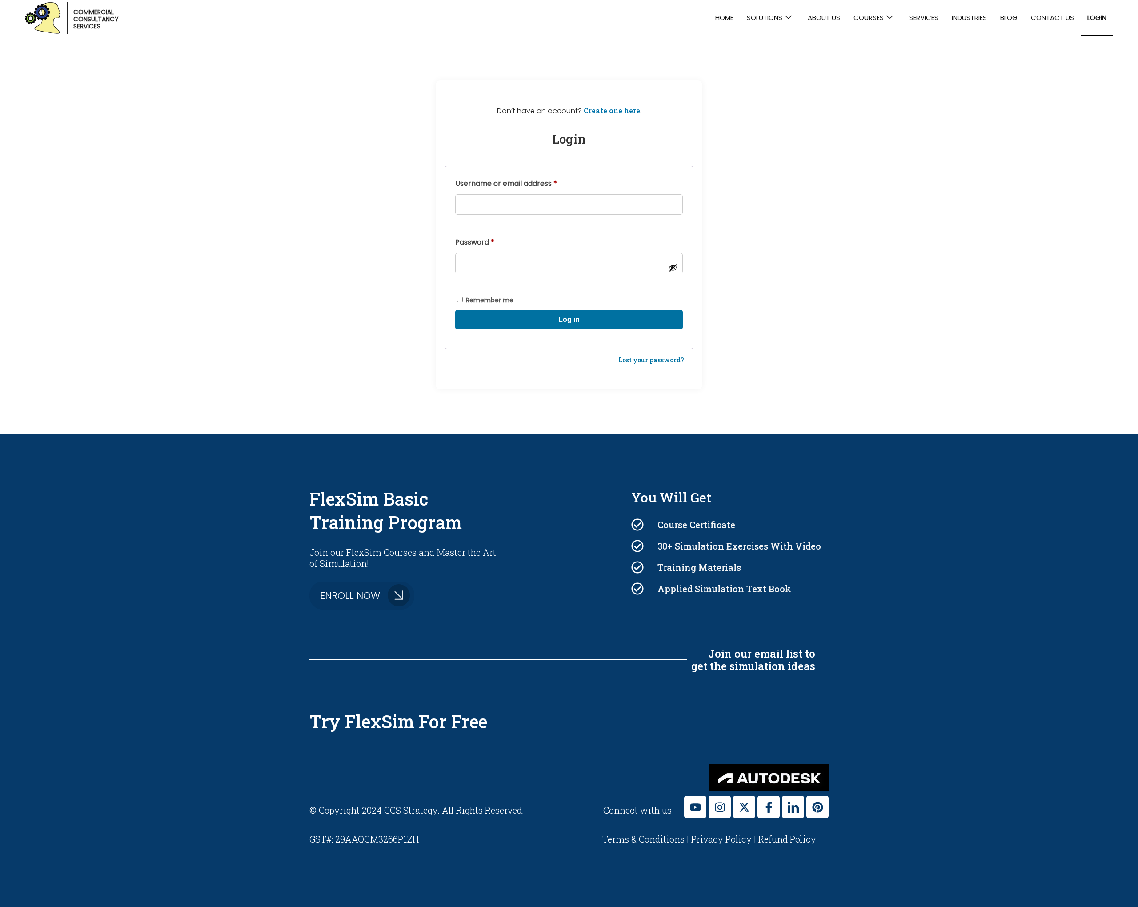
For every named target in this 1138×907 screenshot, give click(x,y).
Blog (1009, 17)
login (1096, 17)
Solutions (764, 17)
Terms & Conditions (644, 839)
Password (490, 241)
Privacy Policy (721, 839)
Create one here (612, 110)
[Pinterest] (817, 807)
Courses (869, 17)
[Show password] (673, 268)
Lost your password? (651, 360)
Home (724, 17)
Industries (969, 17)
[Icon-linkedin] (793, 807)
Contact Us (1052, 17)
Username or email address (521, 183)
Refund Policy (787, 839)
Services (923, 17)
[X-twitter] (744, 807)
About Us (824, 17)
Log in (569, 319)
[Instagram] (720, 807)
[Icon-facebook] (768, 807)
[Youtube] (695, 807)
